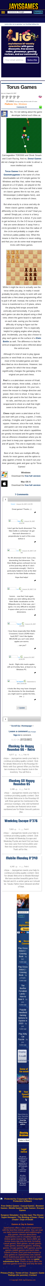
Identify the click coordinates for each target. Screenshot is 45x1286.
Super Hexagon (8, 1217)
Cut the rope (26, 1215)
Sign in (16, 735)
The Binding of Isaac (27, 1217)
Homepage (27, 726)
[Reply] (34, 513)
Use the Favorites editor (23, 1122)
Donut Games (34, 158)
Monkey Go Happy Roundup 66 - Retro (21, 748)
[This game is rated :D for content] (40, 108)
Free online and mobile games (23, 6)
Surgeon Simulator (10, 1215)
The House (38, 1215)
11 (19, 829)
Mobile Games (15, 1208)
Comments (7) (22, 107)
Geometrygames (12, 175)
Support (33, 1273)
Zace (19, 521)
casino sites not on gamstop (13, 24)
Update (22, 708)
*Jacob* (19, 624)
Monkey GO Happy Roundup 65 (22, 782)
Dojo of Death (26, 1219)
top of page (32, 731)
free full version (32, 476)
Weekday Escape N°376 (21, 821)
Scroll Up (15, 726)
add (23, 1106)
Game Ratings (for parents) (26, 1274)
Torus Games (11, 171)
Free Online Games (10, 1206)
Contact (33, 1275)
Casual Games (27, 1206)
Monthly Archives (23, 1134)
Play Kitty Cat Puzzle (22, 1037)
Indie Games (30, 1208)
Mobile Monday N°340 (22, 858)
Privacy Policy (7, 1273)
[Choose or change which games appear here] (26, 1100)
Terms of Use (22, 1273)
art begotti (20, 681)
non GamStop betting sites (31, 24)
